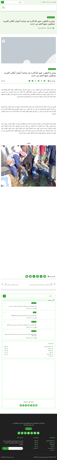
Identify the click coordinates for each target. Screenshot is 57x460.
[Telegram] (28, 405)
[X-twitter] (31, 405)
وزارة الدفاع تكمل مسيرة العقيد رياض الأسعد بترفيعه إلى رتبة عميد (22, 306)
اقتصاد (35, 312)
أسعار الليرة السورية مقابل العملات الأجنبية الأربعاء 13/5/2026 (23, 315)
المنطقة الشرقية (51, 17)
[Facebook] (36, 405)
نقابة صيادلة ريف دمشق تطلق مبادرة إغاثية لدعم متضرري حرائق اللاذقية (21, 324)
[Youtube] (34, 405)
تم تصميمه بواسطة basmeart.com (7, 457)
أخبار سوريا (34, 321)
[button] (51, 81)
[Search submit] (2, 2)
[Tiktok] (21, 405)
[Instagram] (23, 405)
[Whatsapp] (26, 405)
